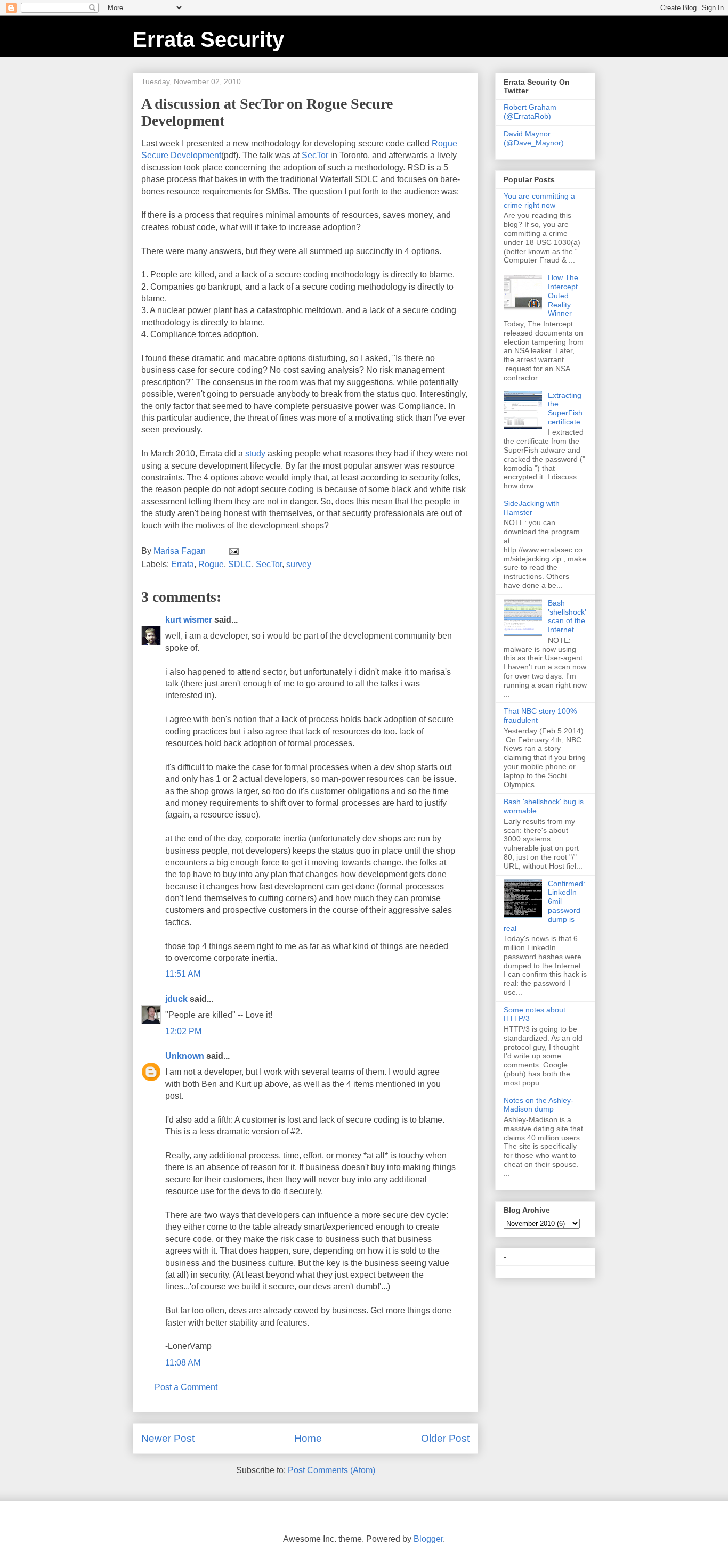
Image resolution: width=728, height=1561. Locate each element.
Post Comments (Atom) (331, 1470)
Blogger (428, 1538)
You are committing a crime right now (539, 200)
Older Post (445, 1438)
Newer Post (168, 1438)
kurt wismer (188, 619)
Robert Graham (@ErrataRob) (530, 111)
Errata (182, 564)
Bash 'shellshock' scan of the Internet (567, 616)
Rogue (211, 564)
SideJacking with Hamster (532, 508)
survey (298, 564)
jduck (176, 998)
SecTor (315, 155)
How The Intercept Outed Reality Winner (563, 295)
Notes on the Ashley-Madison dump (538, 1105)
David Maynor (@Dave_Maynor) (534, 138)
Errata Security (208, 39)
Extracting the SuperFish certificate (565, 408)
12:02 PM (183, 1031)
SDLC (240, 564)
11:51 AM (182, 973)
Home (308, 1438)
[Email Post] (233, 550)
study (255, 453)
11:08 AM (182, 1362)
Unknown (184, 1055)
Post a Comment (186, 1387)
